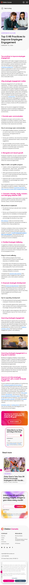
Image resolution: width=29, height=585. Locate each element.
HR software (9, 394)
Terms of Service (13, 443)
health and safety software (8, 399)
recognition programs (19, 187)
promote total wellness (15, 273)
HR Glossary (17, 543)
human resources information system (10, 396)
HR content (24, 393)
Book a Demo (14, 421)
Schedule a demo (5, 405)
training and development (12, 285)
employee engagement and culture (12, 385)
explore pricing (15, 405)
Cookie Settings (14, 578)
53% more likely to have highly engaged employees (14, 189)
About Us (3, 535)
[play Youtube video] (14, 341)
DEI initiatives (4, 220)
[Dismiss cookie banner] (25, 563)
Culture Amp (11, 96)
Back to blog (7, 8)
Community (3, 541)
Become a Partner (18, 535)
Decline (20, 580)
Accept (9, 580)
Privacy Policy (10, 515)
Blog (16, 537)
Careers (2, 537)
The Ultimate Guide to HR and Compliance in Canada (21, 540)
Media (2, 539)
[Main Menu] (27, 2)
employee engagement (7, 67)
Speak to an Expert (5, 543)
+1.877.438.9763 (5, 556)
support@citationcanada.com (7, 553)
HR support (24, 399)
